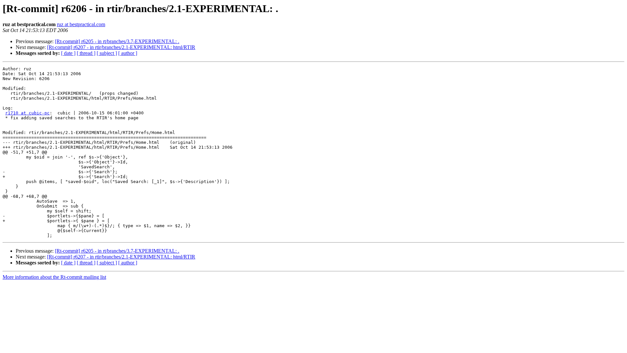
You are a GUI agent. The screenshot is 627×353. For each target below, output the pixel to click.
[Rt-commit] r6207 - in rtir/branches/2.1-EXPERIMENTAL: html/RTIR (121, 47)
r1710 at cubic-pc (27, 112)
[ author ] (127, 53)
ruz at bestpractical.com (81, 24)
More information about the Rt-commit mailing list (54, 277)
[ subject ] (107, 53)
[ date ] (68, 53)
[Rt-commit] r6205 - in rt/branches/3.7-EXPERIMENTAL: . (117, 41)
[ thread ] (86, 53)
